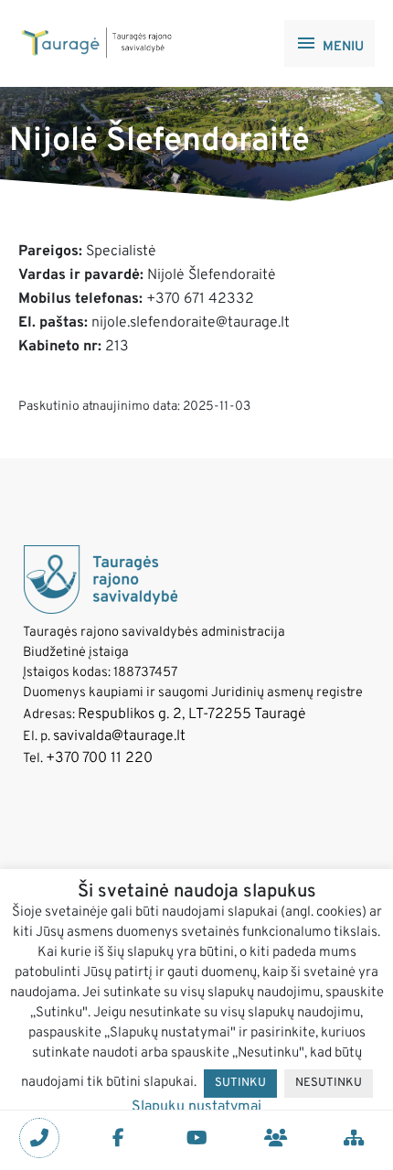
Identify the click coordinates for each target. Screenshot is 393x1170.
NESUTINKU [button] (328, 1083)
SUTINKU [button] (240, 1083)
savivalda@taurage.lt (119, 736)
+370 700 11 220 (99, 758)
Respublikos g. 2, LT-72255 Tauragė (192, 714)
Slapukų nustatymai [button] (196, 1107)
